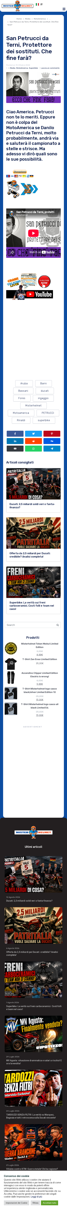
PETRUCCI (48, 412)
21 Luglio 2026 (12, 1165)
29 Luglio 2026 (12, 1057)
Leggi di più (36, 1196)
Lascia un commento (50, 68)
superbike (44, 420)
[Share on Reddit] (33, 441)
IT (42, 4)
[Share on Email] (15, 449)
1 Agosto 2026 (12, 1002)
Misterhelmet (33, 405)
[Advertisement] (33, 772)
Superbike (33, 68)
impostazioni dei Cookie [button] (16, 1203)
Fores (21, 398)
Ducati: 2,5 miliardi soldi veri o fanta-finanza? (29, 901)
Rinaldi (21, 420)
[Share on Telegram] (51, 449)
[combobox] (49, 4)
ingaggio (43, 398)
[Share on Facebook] (15, 434)
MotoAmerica (22, 68)
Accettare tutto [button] (49, 1203)
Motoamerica (21, 412)
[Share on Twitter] (33, 434)
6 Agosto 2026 (12, 948)
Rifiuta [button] (35, 1203)
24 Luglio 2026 (12, 1111)
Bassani (23, 390)
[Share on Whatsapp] (33, 449)
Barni (43, 383)
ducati (45, 390)
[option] (49, 4)
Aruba (24, 383)
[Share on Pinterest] (51, 434)
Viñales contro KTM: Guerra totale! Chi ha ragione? (32, 1169)
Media (12, 68)
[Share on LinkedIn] (15, 441)
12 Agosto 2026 (13, 897)
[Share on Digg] (51, 441)
